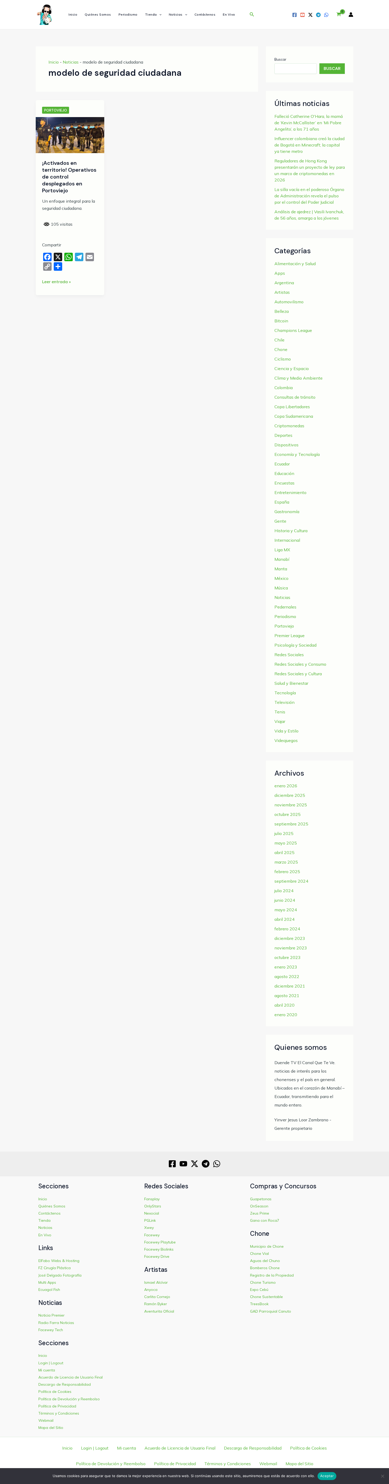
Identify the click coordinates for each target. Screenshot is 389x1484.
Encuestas (284, 483)
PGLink (150, 1220)
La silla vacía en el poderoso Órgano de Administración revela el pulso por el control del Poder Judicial (309, 196)
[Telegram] (318, 14)
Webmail (45, 1420)
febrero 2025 (287, 871)
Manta (280, 568)
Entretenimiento (290, 492)
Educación (284, 473)
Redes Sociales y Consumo (300, 664)
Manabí (281, 559)
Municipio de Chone (267, 1246)
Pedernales (285, 607)
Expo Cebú (259, 1289)
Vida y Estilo (286, 731)
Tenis (279, 711)
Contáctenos (205, 14)
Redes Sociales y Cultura (298, 673)
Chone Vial (259, 1253)
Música (281, 587)
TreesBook (259, 1303)
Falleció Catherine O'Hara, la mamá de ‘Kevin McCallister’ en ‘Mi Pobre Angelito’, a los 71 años (308, 123)
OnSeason (259, 1206)
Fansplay (152, 1199)
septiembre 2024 (291, 881)
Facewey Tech (50, 1329)
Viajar (279, 721)
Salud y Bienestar (291, 683)
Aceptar (327, 1476)
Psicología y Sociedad (295, 645)
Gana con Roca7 (264, 1220)
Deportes (283, 435)
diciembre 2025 (289, 795)
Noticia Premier (51, 1315)
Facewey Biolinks (159, 1249)
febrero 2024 (287, 928)
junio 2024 (284, 900)
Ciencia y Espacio (291, 368)
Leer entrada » (56, 282)
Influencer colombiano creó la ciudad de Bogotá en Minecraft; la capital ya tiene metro (309, 145)
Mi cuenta (46, 1370)
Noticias (176, 14)
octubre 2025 (287, 814)
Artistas (282, 292)
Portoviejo (55, 110)
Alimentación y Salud (295, 263)
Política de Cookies (54, 1391)
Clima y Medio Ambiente (298, 378)
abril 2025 (284, 852)
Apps (279, 273)
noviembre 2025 (290, 804)
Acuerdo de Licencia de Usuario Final (70, 1377)
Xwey (149, 1227)
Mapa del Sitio (50, 1427)
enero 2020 (285, 1014)
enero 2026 (285, 785)
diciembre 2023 (289, 938)
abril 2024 (284, 919)
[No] (382, 1476)
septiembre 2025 (291, 824)
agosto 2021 (286, 995)
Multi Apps (47, 1282)
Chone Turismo (263, 1282)
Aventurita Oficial (159, 1311)
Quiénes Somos (98, 14)
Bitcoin (281, 320)
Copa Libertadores (292, 406)
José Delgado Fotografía (60, 1275)
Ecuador (282, 463)
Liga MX (282, 549)
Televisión (284, 702)
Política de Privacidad (57, 1406)
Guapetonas (261, 1199)
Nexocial (151, 1213)
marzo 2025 (286, 862)
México (281, 578)
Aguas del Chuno (265, 1260)
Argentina (284, 282)
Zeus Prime (259, 1213)
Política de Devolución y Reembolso (69, 1399)
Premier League (289, 635)
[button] (159, 14)
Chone (280, 349)
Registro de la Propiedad (272, 1275)
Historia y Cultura (290, 530)
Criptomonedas (289, 425)
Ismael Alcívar (156, 1282)
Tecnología (285, 692)
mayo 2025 (285, 843)
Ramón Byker (155, 1303)
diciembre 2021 (289, 986)
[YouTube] (302, 14)
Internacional (287, 540)
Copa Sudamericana (293, 416)
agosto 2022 (286, 976)
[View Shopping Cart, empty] (338, 14)
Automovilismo (289, 301)
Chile (279, 340)
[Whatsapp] (326, 14)
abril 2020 (284, 1005)
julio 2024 (283, 890)
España (281, 502)
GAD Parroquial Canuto (270, 1311)
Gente (280, 521)
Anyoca (150, 1289)
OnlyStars (152, 1206)
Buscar (280, 59)
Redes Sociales (289, 654)
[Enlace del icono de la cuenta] (351, 14)
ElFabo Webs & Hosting (58, 1260)
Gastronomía (286, 511)
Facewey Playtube (160, 1242)
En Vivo (229, 14)
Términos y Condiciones (58, 1413)
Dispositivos (286, 444)
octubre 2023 (287, 957)
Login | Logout (50, 1363)
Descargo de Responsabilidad (64, 1384)
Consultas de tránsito (294, 397)
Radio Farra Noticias (56, 1322)
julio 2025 (283, 833)
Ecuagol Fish (49, 1289)
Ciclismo (282, 359)
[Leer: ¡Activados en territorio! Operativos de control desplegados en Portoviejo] (70, 134)
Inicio (73, 14)
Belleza (281, 311)
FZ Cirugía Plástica (54, 1267)
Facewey (152, 1235)
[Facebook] (294, 14)
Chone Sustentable (266, 1296)
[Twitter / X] (310, 14)
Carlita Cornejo (157, 1296)
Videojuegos (286, 740)
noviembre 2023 (290, 947)
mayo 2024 (285, 909)
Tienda (151, 14)
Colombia (283, 387)
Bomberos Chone (265, 1267)
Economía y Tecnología (297, 454)
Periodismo (128, 14)
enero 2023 (285, 967)
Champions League (293, 330)
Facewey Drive (156, 1256)
